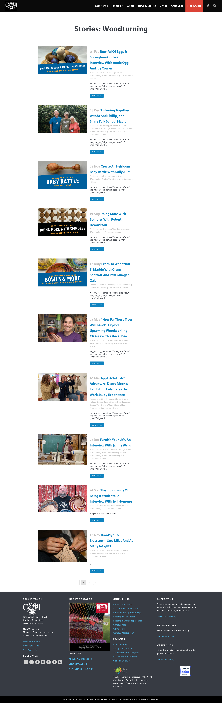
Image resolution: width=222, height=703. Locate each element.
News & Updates (118, 129)
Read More (97, 95)
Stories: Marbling (124, 285)
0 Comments (127, 75)
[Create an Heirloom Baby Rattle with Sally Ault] (62, 175)
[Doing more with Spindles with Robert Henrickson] (62, 222)
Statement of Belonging (125, 656)
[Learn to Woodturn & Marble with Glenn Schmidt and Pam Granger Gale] (62, 272)
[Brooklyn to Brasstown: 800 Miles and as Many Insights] (62, 546)
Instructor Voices (114, 340)
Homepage (112, 72)
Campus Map (119, 624)
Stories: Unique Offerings (117, 550)
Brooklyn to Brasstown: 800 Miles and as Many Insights (111, 540)
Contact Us (119, 629)
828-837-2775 (30, 649)
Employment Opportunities (127, 612)
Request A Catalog (79, 659)
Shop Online (164, 660)
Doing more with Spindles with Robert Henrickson (108, 219)
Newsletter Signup (79, 669)
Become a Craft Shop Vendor (127, 620)
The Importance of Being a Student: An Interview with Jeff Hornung (111, 496)
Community (95, 129)
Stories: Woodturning (111, 75)
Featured (110, 399)
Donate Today (165, 617)
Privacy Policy (120, 644)
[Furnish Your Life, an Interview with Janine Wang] (62, 449)
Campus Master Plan (123, 633)
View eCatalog (77, 664)
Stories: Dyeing (103, 402)
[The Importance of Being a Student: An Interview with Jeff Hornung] (62, 498)
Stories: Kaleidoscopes (120, 402)
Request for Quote (122, 604)
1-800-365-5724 (31, 645)
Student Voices (115, 132)
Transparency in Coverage (126, 652)
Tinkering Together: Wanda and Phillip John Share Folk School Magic (110, 116)
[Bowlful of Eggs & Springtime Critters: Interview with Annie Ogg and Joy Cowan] (62, 60)
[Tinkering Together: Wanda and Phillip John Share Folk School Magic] (62, 119)
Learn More (164, 637)
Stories (130, 129)
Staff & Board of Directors (126, 608)
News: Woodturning (115, 229)
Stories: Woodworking (111, 455)
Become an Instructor (124, 616)
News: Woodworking (110, 452)
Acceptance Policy (122, 648)
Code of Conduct (121, 660)
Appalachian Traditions (117, 126)
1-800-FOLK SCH (31, 641)
